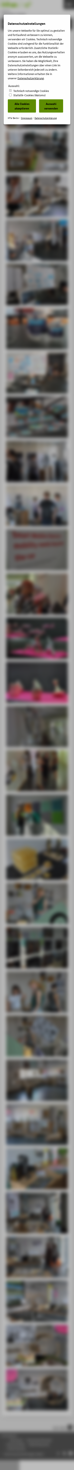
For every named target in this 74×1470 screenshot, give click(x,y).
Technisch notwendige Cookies (31, 91)
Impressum (26, 118)
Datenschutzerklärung (30, 78)
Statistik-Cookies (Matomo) (29, 95)
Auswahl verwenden (51, 105)
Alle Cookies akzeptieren (22, 105)
